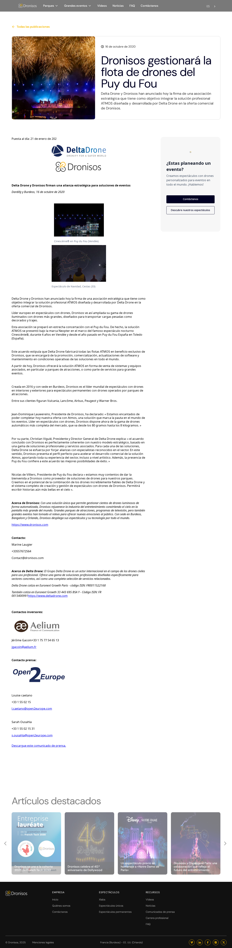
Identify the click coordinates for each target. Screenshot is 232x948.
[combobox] (211, 4)
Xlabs (102, 899)
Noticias (118, 6)
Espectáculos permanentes (115, 911)
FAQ (132, 6)
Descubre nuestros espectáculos (190, 210)
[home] (27, 6)
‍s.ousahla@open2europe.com (32, 735)
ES (208, 6)
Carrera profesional (157, 918)
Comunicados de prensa (160, 911)
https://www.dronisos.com (30, 525)
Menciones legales (43, 942)
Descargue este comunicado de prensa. (39, 746)
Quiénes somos (61, 905)
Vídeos (102, 6)
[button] (50, 6)
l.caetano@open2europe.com (32, 709)
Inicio (55, 899)
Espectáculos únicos (111, 905)
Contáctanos (149, 6)
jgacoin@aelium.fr (24, 647)
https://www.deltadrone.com (48, 596)
